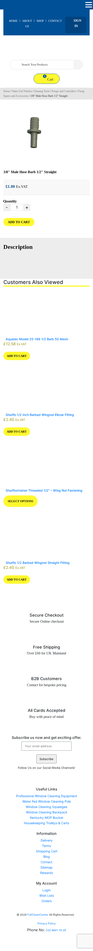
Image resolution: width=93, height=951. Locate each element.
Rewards (46, 873)
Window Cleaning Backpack (46, 812)
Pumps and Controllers (63, 91)
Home (13, 21)
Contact (55, 21)
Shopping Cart (46, 851)
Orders (47, 901)
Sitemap (46, 867)
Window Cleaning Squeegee (46, 807)
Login (46, 890)
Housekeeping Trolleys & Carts (46, 823)
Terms (46, 846)
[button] (88, 5)
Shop (40, 21)
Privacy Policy (46, 923)
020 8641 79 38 (56, 930)
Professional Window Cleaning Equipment (46, 796)
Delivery (47, 840)
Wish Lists (46, 895)
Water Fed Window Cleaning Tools (30, 91)
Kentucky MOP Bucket (46, 817)
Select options (20, 501)
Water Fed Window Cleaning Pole (46, 801)
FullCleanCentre (37, 914)
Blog (46, 856)
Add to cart (19, 222)
